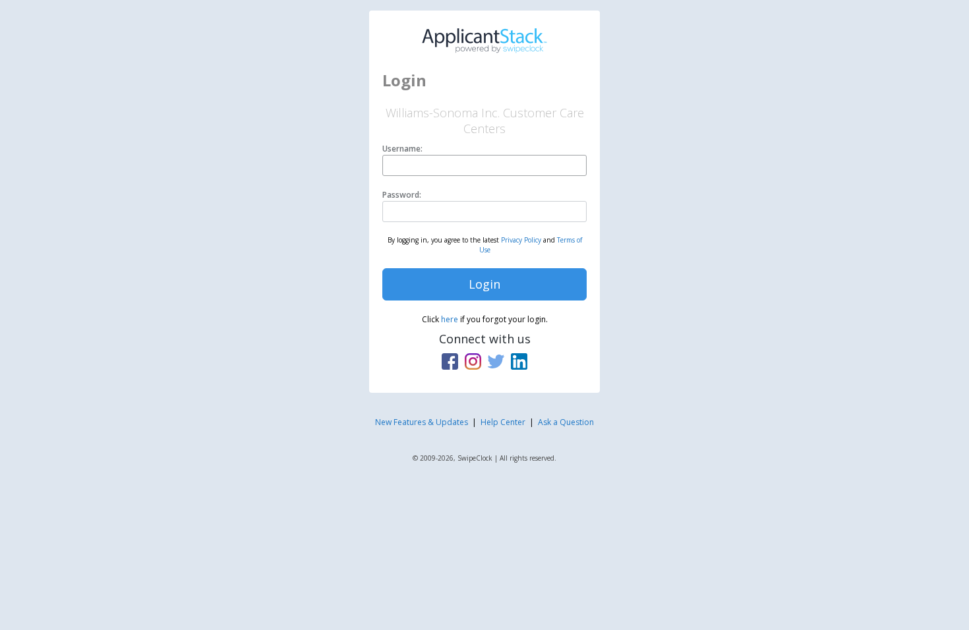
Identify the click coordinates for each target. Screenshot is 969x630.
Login (484, 284)
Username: (402, 148)
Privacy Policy (521, 239)
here (449, 319)
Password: (401, 194)
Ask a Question (566, 422)
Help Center (503, 422)
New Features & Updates (421, 422)
